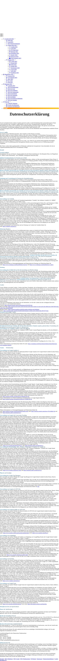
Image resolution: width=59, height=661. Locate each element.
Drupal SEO (14, 63)
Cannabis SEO (11, 85)
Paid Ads (7, 101)
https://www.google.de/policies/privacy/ (12, 445)
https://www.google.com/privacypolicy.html (17, 554)
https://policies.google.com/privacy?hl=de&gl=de (43, 411)
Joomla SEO (14, 66)
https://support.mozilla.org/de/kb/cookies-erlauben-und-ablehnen (23, 309)
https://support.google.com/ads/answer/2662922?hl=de (16, 396)
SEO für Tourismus (12, 95)
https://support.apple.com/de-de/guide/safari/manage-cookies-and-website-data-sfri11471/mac (25, 310)
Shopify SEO (14, 55)
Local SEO (10, 42)
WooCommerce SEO (16, 58)
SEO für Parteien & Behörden (15, 98)
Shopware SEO (15, 56)
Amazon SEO (11, 76)
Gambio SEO (14, 47)
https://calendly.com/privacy (9, 226)
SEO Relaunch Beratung (14, 43)
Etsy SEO (10, 80)
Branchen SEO (8, 84)
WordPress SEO (15, 72)
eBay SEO (10, 79)
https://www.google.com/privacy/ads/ (12, 470)
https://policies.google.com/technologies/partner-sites (15, 411)
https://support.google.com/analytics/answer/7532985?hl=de (17, 399)
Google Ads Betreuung (13, 105)
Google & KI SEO (9, 39)
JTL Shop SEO (14, 50)
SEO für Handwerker (13, 87)
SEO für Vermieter (12, 100)
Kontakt (5, 108)
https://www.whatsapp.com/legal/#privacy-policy (41, 264)
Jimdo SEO (14, 64)
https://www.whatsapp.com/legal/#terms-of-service (15, 264)
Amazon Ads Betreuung (14, 106)
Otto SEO (10, 82)
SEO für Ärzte (11, 89)
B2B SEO (10, 40)
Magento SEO (14, 51)
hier (38, 486)
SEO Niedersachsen (25, 659)
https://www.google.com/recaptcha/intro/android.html (16, 533)
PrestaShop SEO (15, 53)
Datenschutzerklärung (48, 659)
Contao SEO (14, 61)
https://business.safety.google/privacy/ (12, 412)
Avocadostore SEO (12, 77)
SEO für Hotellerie (12, 93)
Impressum (39, 659)
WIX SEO (13, 71)
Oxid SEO (13, 48)
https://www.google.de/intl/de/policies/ (12, 604)
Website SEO (11, 60)
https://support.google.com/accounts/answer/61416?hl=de (18, 305)
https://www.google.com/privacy (40, 533)
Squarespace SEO (15, 68)
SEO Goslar (16, 659)
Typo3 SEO (14, 69)
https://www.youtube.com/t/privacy (11, 580)
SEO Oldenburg (9, 659)
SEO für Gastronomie (13, 92)
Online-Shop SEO (12, 45)
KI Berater (33, 659)
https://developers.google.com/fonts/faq (37, 604)
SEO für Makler (12, 97)
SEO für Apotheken (13, 90)
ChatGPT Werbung (12, 103)
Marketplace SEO (9, 74)
